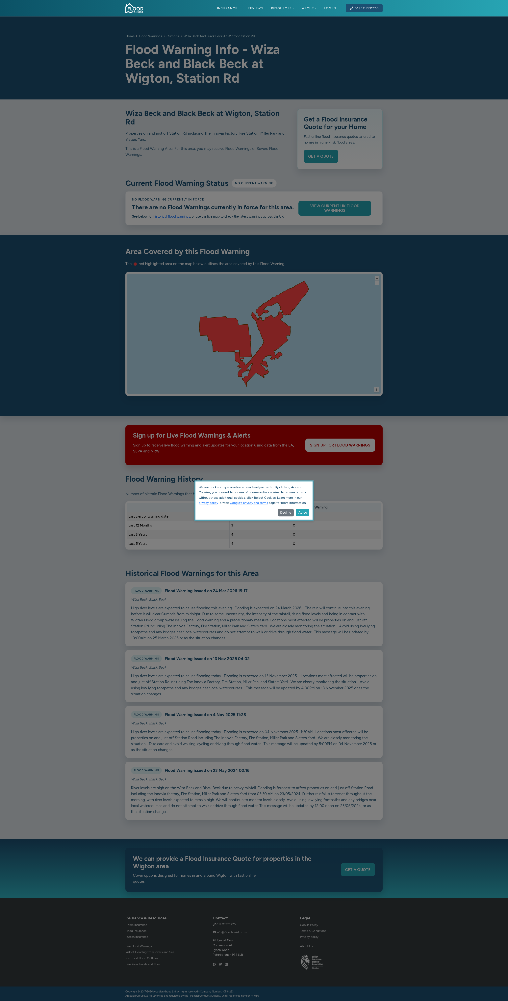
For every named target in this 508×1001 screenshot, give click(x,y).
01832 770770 (367, 8)
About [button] (308, 8)
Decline (285, 512)
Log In (330, 8)
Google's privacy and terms (249, 503)
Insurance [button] (227, 8)
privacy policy (208, 503)
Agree (302, 512)
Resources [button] (281, 8)
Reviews (255, 8)
